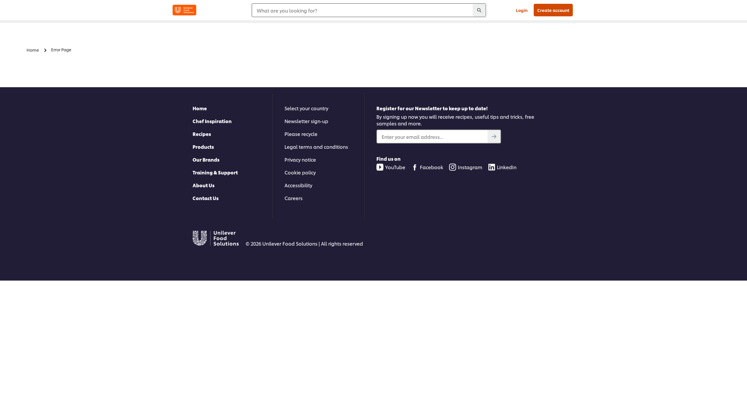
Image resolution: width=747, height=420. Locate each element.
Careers (294, 198)
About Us (203, 185)
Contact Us (206, 198)
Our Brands (206, 159)
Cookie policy (300, 172)
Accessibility (298, 185)
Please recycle (301, 133)
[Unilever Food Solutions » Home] (184, 10)
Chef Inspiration (212, 121)
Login (522, 10)
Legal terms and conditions (316, 146)
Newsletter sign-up (306, 121)
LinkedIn (506, 167)
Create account (553, 10)
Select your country (306, 108)
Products (203, 146)
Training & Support (215, 172)
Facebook (431, 167)
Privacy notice (300, 159)
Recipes (202, 133)
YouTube (395, 167)
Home (200, 108)
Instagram (470, 167)
